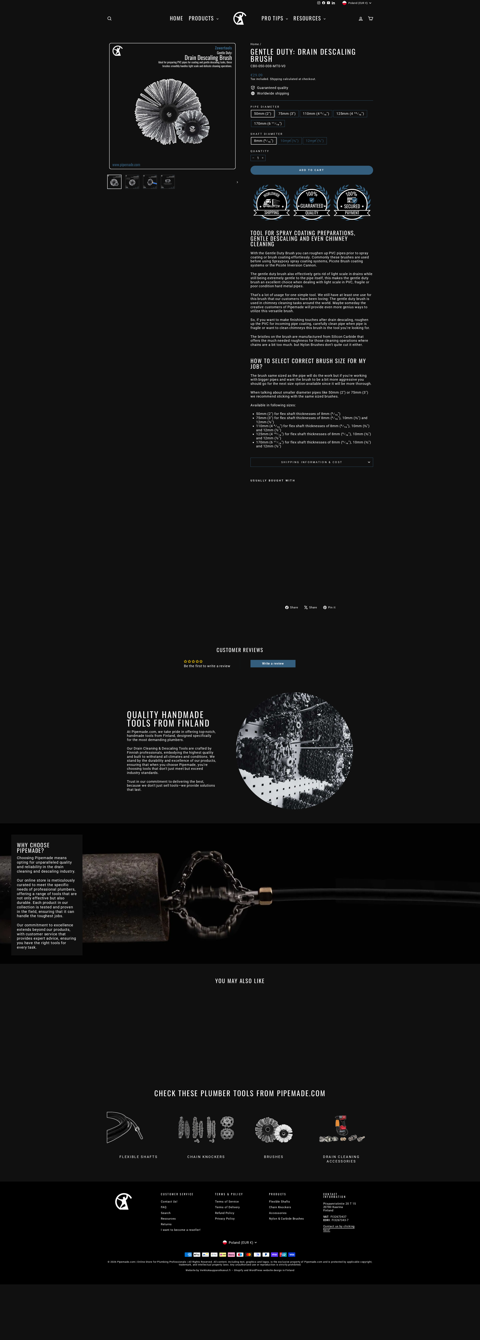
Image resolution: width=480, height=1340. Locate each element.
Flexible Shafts (279, 1201)
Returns (166, 1224)
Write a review (273, 663)
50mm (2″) (262, 114)
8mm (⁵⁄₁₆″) (263, 141)
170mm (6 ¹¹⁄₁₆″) (268, 123)
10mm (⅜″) (289, 141)
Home (176, 18)
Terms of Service (227, 1201)
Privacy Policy (225, 1218)
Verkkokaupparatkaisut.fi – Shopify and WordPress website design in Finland (247, 1270)
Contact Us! (169, 1201)
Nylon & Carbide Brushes (286, 1218)
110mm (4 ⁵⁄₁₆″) (316, 114)
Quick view (138, 1051)
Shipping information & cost (312, 462)
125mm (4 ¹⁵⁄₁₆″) (350, 114)
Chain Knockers (280, 1207)
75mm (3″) (287, 114)
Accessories (278, 1213)
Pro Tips (273, 18)
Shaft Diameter (266, 134)
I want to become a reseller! (180, 1230)
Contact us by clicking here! (339, 1228)
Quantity (259, 151)
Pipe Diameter (265, 106)
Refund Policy (224, 1213)
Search (165, 1213)
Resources (308, 18)
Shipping (276, 79)
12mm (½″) (315, 141)
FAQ (163, 1207)
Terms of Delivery (227, 1207)
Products (202, 18)
